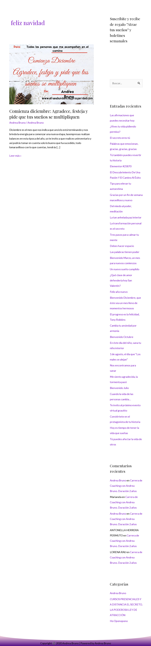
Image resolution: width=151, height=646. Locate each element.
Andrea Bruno (17, 122)
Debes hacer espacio (122, 245)
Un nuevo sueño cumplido (124, 269)
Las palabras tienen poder (124, 252)
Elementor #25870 (120, 166)
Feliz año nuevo (119, 291)
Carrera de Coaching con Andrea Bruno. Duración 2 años (126, 486)
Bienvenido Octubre (121, 336)
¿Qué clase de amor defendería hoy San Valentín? (121, 280)
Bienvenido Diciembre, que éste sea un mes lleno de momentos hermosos (125, 303)
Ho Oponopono (119, 621)
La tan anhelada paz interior (125, 217)
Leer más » (15, 155)
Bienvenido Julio (119, 388)
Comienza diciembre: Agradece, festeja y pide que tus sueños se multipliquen (48, 114)
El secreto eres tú (120, 137)
